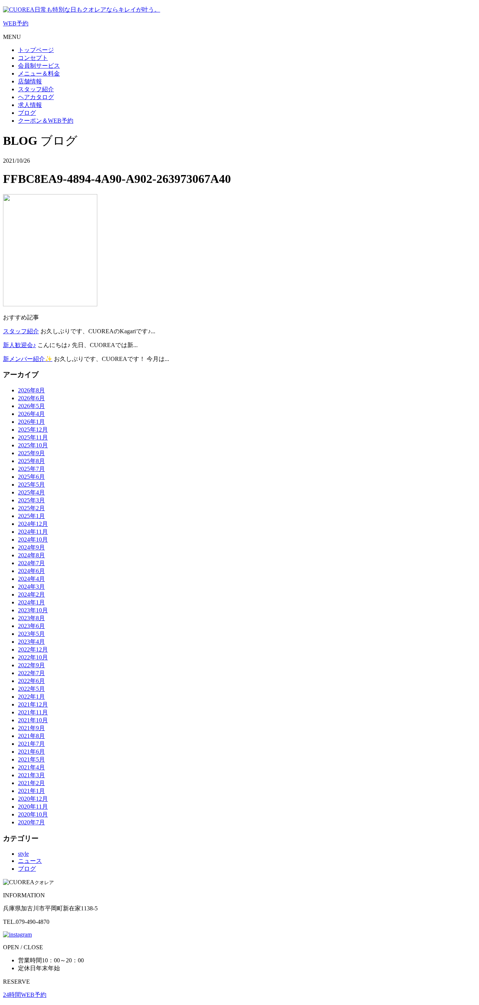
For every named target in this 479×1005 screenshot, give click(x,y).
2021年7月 (31, 744)
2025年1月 (31, 516)
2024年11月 (33, 531)
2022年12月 (33, 649)
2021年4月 (31, 767)
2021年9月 (31, 728)
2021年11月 (33, 712)
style (23, 854)
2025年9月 (31, 453)
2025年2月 (31, 508)
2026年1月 (31, 422)
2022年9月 (31, 665)
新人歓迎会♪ (19, 345)
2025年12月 (33, 429)
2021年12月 (33, 704)
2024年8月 (31, 555)
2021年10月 (33, 720)
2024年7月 (31, 563)
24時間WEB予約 (24, 995)
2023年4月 (31, 641)
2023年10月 (33, 610)
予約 (15, 23)
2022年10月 (33, 657)
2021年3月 (31, 775)
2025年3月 (31, 500)
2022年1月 (31, 696)
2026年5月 (31, 406)
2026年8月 (31, 390)
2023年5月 (31, 634)
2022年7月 (31, 673)
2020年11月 (33, 806)
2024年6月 (31, 571)
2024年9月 (31, 547)
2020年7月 (31, 822)
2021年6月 (31, 751)
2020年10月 (33, 814)
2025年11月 (33, 437)
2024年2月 (31, 594)
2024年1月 (31, 602)
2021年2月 (31, 783)
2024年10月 (33, 539)
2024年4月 (31, 579)
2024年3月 (31, 586)
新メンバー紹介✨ (27, 359)
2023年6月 (31, 626)
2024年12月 (33, 524)
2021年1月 (31, 791)
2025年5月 (31, 484)
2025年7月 (31, 469)
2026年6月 (31, 398)
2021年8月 (31, 736)
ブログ (27, 868)
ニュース (30, 861)
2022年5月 (31, 689)
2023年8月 (31, 618)
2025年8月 (31, 461)
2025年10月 (33, 445)
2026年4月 (31, 414)
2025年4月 (31, 492)
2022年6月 (31, 681)
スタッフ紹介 (21, 331)
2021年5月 (31, 759)
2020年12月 (33, 799)
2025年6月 (31, 477)
